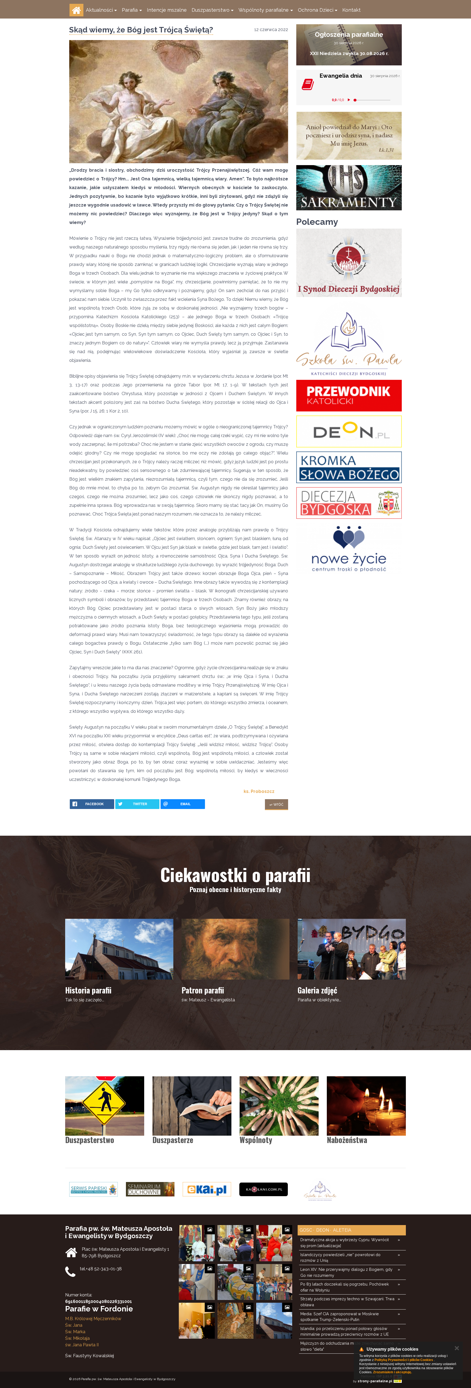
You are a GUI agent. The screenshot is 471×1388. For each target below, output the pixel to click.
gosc (306, 1230)
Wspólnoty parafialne (263, 10)
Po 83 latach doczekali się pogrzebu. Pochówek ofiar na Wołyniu (344, 1287)
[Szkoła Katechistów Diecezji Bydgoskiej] (349, 338)
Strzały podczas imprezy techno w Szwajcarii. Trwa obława (347, 1301)
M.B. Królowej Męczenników (93, 1318)
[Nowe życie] (349, 548)
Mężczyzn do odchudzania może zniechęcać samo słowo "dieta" (347, 1346)
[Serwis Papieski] (93, 1189)
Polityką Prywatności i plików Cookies (404, 1360)
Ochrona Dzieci (315, 10)
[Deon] (349, 431)
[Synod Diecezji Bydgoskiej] (349, 263)
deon (322, 1230)
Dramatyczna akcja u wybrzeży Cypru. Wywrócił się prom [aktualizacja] (344, 1242)
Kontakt (351, 10)
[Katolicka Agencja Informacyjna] (207, 1189)
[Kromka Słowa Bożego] (349, 467)
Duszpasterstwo (211, 10)
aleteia (341, 1230)
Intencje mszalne (167, 10)
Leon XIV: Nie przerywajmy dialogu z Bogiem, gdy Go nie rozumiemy (346, 1272)
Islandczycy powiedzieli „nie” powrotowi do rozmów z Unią (340, 1257)
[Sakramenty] (349, 187)
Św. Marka (75, 1331)
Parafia (130, 10)
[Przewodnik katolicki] (349, 395)
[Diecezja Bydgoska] (349, 503)
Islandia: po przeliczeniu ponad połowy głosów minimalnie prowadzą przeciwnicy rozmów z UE (344, 1331)
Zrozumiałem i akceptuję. (392, 1372)
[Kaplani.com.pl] (263, 1189)
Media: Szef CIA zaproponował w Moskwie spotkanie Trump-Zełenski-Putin (339, 1316)
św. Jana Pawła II (82, 1344)
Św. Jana (73, 1325)
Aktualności (99, 10)
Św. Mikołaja (77, 1338)
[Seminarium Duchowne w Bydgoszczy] (150, 1189)
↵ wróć (276, 804)
